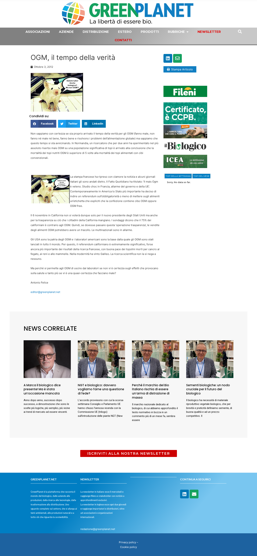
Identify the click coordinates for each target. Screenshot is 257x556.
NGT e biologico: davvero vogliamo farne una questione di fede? (101, 389)
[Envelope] (177, 58)
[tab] (178, 176)
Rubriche (176, 32)
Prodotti (150, 32)
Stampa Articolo (182, 69)
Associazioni (38, 32)
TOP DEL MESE (201, 176)
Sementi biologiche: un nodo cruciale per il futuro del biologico (208, 389)
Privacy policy (127, 542)
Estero (125, 32)
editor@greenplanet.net (45, 292)
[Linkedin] (167, 58)
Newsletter (209, 32)
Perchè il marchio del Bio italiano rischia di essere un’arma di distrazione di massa (150, 391)
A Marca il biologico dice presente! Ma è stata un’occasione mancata (42, 389)
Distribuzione (96, 32)
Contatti (123, 40)
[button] (43, 124)
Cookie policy (128, 547)
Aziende (66, 32)
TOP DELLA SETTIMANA (178, 176)
